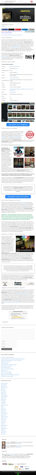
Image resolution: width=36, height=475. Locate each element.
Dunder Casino (3, 418)
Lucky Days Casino (4, 383)
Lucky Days (19, 443)
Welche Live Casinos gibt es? (6, 371)
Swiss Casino (3, 390)
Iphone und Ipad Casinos (5, 367)
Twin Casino (3, 434)
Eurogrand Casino (4, 396)
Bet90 (2, 406)
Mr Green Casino (5, 321)
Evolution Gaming (4, 56)
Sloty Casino (3, 426)
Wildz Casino (3, 432)
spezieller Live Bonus (23, 202)
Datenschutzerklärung (18, 472)
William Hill (3, 393)
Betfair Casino (3, 409)
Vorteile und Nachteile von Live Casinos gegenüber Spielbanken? (13, 358)
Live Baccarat (22, 89)
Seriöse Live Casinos (4, 363)
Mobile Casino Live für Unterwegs (7, 369)
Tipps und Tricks (4, 370)
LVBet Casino (3, 410)
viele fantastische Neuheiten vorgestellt (12, 302)
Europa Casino (3, 392)
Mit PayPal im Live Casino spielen (7, 376)
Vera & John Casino (4, 405)
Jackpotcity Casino (4, 413)
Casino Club (3, 403)
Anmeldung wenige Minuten (22, 293)
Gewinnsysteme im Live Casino (6, 366)
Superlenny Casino (4, 416)
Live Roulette (12, 89)
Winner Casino (3, 412)
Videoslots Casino (5, 322)
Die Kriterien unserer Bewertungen (7, 357)
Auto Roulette (17, 89)
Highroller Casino (4, 425)
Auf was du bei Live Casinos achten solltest (9, 364)
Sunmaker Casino (4, 387)
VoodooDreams (4, 384)
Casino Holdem (28, 89)
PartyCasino (3, 400)
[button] (5, 29)
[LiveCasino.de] (18, 1)
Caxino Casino (3, 431)
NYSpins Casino (4, 386)
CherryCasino (3, 402)
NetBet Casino (3, 399)
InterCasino (3, 408)
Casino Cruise (3, 421)
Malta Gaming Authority (14, 77)
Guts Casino (3, 423)
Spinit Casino (3, 419)
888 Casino (3, 389)
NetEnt (11, 66)
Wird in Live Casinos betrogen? (6, 373)
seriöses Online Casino (16, 47)
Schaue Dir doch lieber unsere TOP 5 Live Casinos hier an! (12, 35)
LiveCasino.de (11, 454)
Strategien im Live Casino (5, 361)
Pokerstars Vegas (4, 394)
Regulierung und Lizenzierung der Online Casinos (10, 374)
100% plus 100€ (13, 92)
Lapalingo (3, 429)
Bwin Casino (3, 415)
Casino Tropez (3, 397)
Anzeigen (33, 31)
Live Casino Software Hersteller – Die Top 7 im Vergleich (11, 360)
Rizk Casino (3, 422)
